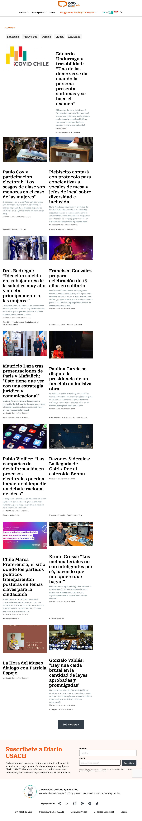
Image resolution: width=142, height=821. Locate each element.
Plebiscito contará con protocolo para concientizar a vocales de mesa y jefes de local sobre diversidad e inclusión (70, 186)
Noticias (22, 12)
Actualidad (74, 36)
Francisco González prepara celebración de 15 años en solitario (70, 278)
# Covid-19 (75, 132)
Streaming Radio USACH (51, 812)
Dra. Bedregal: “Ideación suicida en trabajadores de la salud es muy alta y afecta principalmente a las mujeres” (24, 285)
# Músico (78, 324)
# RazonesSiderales (74, 515)
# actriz (65, 417)
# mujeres (7, 229)
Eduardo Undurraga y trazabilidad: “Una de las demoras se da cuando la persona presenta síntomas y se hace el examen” (71, 78)
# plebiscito (71, 229)
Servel (124, 812)
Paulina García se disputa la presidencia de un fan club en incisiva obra (70, 378)
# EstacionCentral (63, 132)
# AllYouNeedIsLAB (56, 619)
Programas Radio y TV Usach (77, 12)
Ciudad (59, 36)
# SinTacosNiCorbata (57, 229)
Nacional (61, 45)
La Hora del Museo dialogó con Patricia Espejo (24, 667)
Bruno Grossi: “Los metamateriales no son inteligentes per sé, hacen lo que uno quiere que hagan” (70, 568)
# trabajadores (18, 322)
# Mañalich (24, 417)
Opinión (46, 36)
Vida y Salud (30, 36)
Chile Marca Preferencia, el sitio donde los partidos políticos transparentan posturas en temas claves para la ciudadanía (24, 576)
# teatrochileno (55, 417)
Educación (13, 36)
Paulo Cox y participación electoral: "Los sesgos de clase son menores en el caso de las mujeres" (24, 184)
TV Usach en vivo (23, 812)
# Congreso (53, 709)
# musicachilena (67, 324)
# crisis (72, 417)
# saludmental (30, 322)
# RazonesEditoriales (11, 417)
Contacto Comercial (104, 812)
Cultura (52, 12)
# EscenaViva (54, 324)
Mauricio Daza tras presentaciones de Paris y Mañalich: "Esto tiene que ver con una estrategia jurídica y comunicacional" (23, 380)
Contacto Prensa (79, 812)
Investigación (38, 12)
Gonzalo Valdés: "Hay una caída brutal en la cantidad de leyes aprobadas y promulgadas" (68, 672)
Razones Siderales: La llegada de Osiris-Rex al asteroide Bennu (69, 466)
